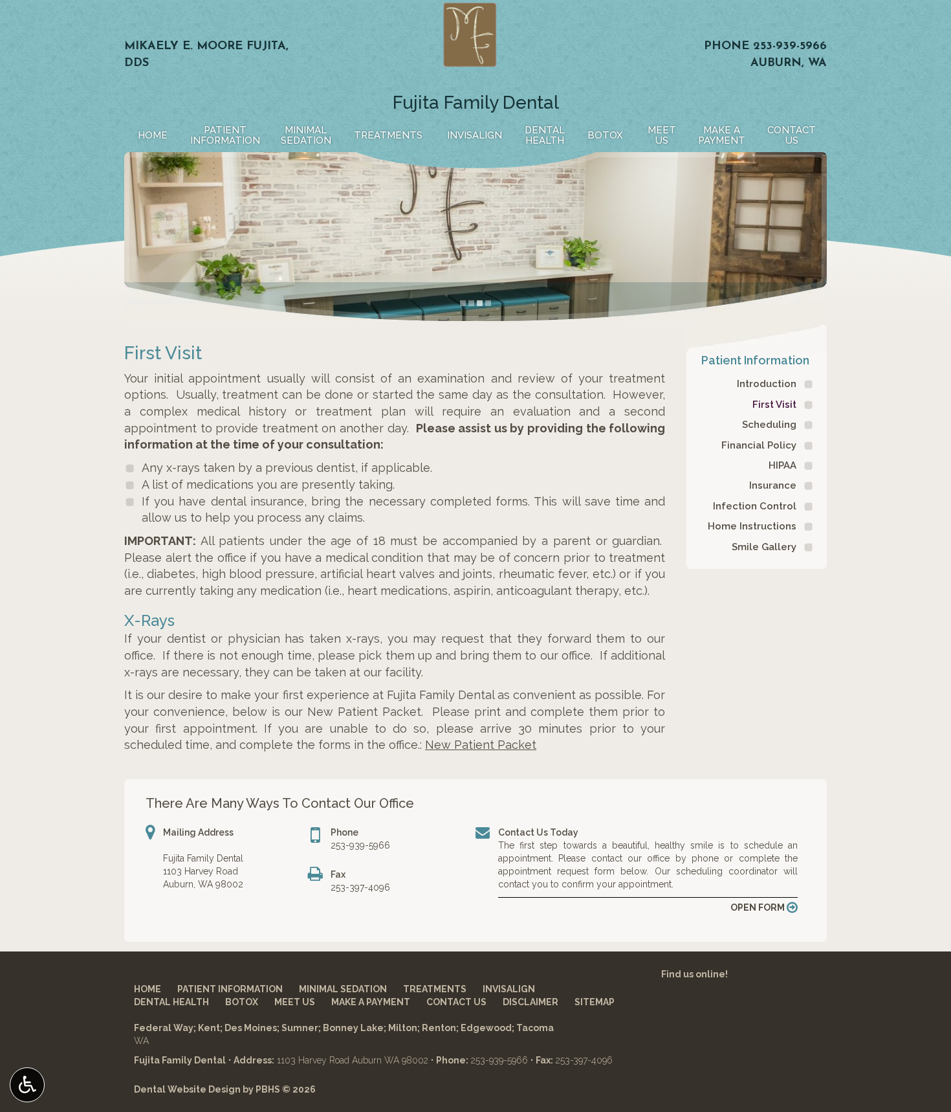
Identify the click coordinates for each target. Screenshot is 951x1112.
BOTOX (605, 135)
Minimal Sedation (343, 989)
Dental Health (171, 1002)
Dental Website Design (187, 1089)
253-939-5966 (790, 46)
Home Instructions (752, 526)
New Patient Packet (480, 744)
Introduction (766, 384)
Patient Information (755, 360)
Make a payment (370, 1002)
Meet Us (294, 1002)
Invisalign (474, 135)
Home (153, 135)
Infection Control (754, 506)
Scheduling (769, 424)
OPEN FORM (758, 907)
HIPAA (782, 465)
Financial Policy (758, 445)
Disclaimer (530, 1002)
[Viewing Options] (27, 1084)
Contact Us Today (538, 832)
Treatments (388, 135)
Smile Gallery (764, 547)
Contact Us (456, 1002)
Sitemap (594, 1002)
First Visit (774, 404)
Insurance (772, 485)
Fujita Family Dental (476, 102)
